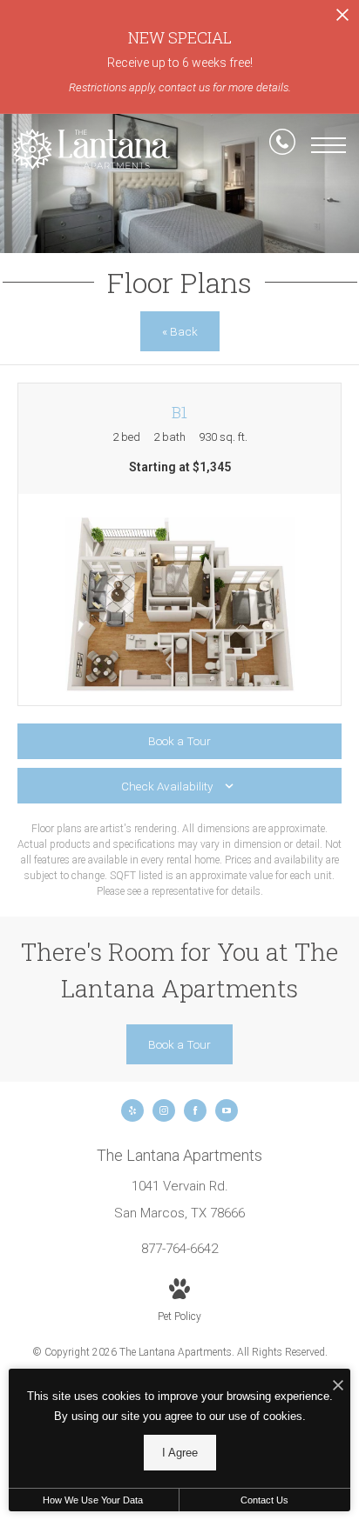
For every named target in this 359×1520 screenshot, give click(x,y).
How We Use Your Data (93, 1500)
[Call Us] (282, 145)
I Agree (180, 1452)
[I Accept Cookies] (338, 1386)
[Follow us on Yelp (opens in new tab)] (132, 1110)
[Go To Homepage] (91, 149)
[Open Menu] (328, 145)
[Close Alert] (342, 19)
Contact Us (264, 1500)
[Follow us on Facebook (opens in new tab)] (195, 1110)
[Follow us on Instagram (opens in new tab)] (163, 1110)
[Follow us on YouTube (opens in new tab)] (226, 1110)
